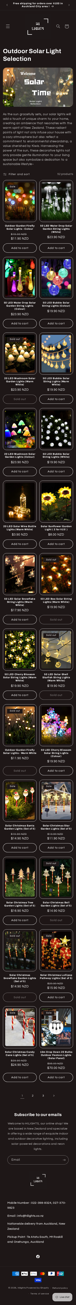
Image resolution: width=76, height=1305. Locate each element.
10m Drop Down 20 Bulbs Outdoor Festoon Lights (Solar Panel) (56, 1055)
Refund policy (60, 1288)
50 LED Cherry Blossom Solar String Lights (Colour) (56, 753)
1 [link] (22, 1095)
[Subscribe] (64, 1159)
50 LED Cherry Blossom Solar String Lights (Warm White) (20, 677)
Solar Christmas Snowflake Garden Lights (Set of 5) (20, 978)
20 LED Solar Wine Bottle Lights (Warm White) (19, 528)
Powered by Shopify (37, 1288)
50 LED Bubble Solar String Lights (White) (56, 455)
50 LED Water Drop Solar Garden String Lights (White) (56, 228)
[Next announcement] (69, 5)
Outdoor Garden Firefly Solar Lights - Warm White (20, 751)
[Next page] (53, 1095)
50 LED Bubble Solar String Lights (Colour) (56, 304)
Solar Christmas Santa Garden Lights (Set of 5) (19, 827)
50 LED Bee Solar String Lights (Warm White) (56, 600)
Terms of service (39, 1294)
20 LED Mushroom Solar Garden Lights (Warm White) (19, 381)
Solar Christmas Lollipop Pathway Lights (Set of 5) (56, 977)
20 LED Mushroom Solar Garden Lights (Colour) (19, 455)
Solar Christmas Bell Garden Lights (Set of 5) (56, 904)
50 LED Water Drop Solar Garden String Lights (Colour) (20, 305)
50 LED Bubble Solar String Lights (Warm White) (56, 381)
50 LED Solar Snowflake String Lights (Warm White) (19, 601)
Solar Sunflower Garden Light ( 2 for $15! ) (56, 528)
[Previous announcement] (7, 5)
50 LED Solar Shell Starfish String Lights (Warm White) (56, 677)
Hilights (22, 1288)
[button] (8, 26)
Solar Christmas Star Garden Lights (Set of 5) (56, 827)
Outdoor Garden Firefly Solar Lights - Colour (20, 227)
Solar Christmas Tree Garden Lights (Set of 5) (19, 904)
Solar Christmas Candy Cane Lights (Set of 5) (20, 1053)
